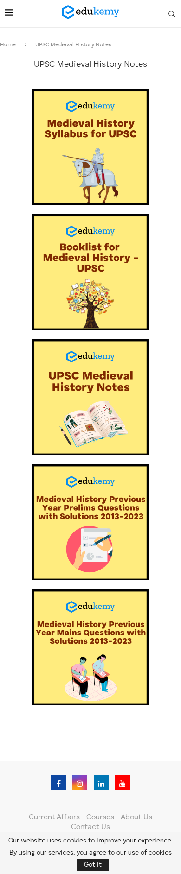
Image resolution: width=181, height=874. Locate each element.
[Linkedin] (101, 782)
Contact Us (90, 827)
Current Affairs (54, 817)
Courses (100, 817)
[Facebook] (58, 782)
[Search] (171, 13)
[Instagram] (79, 782)
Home (8, 45)
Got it (93, 864)
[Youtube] (122, 782)
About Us (136, 817)
